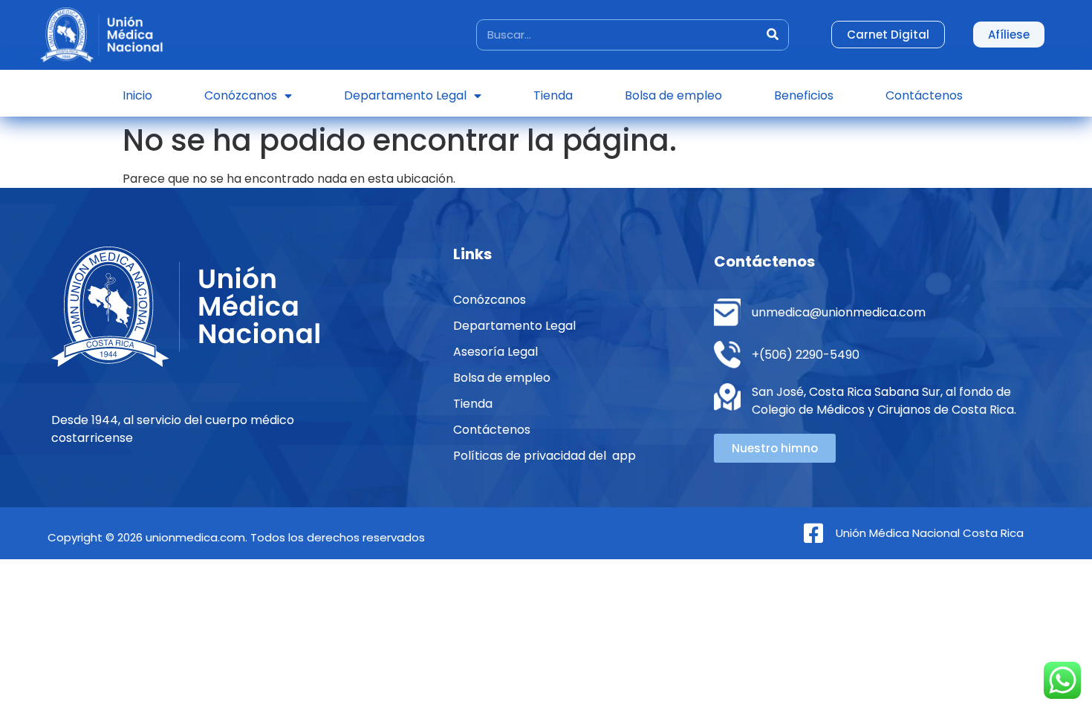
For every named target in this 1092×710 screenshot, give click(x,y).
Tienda (553, 95)
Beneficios (803, 95)
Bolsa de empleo (673, 95)
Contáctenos (924, 95)
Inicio (137, 95)
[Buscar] (772, 35)
